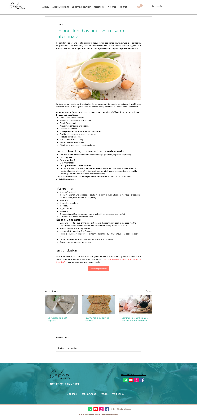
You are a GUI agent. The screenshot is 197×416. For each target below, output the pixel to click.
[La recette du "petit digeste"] (61, 304)
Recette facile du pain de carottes (97, 319)
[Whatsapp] (125, 380)
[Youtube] (131, 380)
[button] (99, 7)
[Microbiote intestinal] (135, 304)
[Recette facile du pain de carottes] (98, 304)
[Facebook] (142, 380)
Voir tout (149, 291)
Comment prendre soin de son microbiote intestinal (135, 319)
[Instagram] (136, 380)
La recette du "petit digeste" (57, 319)
